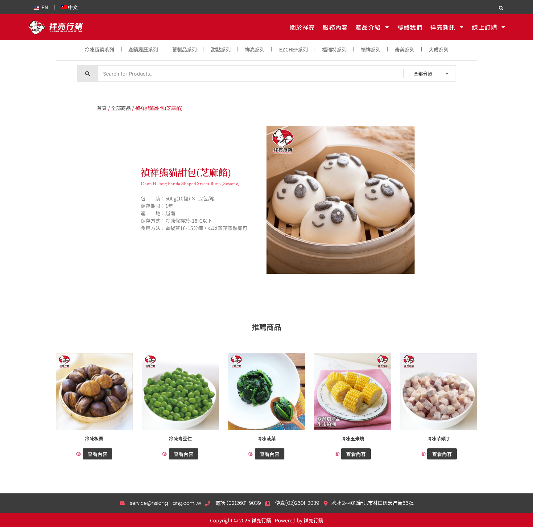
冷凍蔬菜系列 (99, 49)
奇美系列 (405, 49)
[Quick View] (79, 454)
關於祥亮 (302, 27)
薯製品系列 (184, 49)
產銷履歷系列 (143, 49)
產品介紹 (368, 27)
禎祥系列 (371, 49)
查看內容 (97, 454)
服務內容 (335, 27)
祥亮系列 (255, 49)
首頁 (102, 108)
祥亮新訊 (442, 27)
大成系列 (438, 49)
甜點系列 (221, 49)
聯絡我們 (410, 27)
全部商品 (121, 108)
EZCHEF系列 (293, 49)
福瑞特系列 (334, 49)
